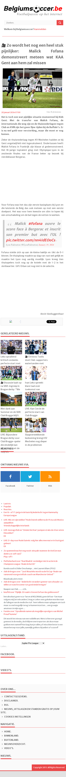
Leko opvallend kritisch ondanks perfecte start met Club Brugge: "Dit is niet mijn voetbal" (11, 363)
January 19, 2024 (46, 244)
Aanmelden (40, 29)
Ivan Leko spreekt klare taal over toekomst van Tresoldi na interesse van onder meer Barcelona (36, 391)
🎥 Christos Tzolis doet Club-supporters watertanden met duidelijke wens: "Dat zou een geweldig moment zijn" (36, 365)
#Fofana (35, 223)
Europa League (10, 515)
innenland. (11, 735)
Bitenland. (11, 740)
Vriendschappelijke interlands (16, 525)
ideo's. (9, 748)
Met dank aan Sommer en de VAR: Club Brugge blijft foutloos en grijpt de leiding (11, 415)
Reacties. (8, 509)
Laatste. (7, 503)
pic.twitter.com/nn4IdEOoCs (30, 240)
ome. (7, 731)
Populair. (8, 506)
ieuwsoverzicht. (15, 744)
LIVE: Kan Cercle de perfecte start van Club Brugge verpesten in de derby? (34, 415)
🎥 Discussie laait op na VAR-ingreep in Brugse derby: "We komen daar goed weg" (11, 389)
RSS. (6, 705)
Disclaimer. (11, 700)
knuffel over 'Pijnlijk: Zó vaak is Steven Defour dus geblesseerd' (31, 592)
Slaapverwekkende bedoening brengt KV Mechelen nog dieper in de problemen (36, 439)
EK (5, 536)
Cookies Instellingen (17, 716)
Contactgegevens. (15, 696)
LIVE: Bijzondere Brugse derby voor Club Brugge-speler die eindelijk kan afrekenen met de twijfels (11, 443)
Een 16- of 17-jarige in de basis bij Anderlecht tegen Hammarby (31, 512)
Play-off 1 (8, 557)
